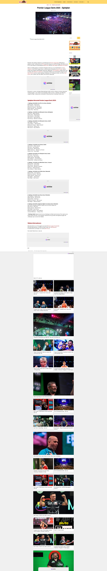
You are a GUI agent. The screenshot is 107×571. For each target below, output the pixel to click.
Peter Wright (54, 65)
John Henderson (56, 70)
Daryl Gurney (59, 69)
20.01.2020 (54, 10)
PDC (43, 64)
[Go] (78, 38)
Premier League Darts (54, 62)
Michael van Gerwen (63, 65)
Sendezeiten (53, 227)
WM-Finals (46, 65)
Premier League (37, 250)
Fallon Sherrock (31, 73)
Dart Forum (47, 228)
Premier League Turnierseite (53, 226)
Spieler (64, 1)
